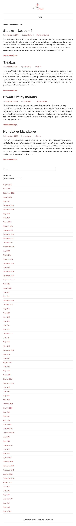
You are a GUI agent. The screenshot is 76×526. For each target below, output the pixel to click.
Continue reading (9, 55)
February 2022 (8, 259)
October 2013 (8, 334)
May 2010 (6, 371)
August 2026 (7, 185)
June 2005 (6, 491)
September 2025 (8, 193)
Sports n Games (41, 101)
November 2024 (8, 209)
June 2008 (6, 412)
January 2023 (8, 230)
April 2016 (6, 317)
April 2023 (6, 218)
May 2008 (6, 416)
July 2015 (6, 321)
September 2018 (8, 280)
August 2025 (7, 197)
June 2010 (6, 367)
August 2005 (7, 482)
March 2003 (7, 511)
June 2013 (6, 338)
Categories (7, 175)
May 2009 (6, 396)
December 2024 (8, 205)
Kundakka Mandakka (19, 132)
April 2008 (6, 420)
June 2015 (6, 325)
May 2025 (6, 201)
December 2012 (8, 350)
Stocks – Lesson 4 (17, 31)
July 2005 (6, 486)
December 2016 (8, 300)
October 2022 (8, 243)
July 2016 (6, 309)
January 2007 (8, 445)
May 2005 (6, 495)
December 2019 (8, 271)
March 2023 (7, 222)
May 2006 (6, 453)
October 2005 (8, 474)
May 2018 (6, 284)
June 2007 (6, 437)
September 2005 (8, 478)
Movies (38, 67)
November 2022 (8, 238)
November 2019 (8, 276)
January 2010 (8, 379)
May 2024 (6, 214)
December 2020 (8, 263)
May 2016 (6, 313)
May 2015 (6, 329)
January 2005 (8, 499)
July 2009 (6, 387)
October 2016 (8, 305)
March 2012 (7, 354)
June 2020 (6, 267)
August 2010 (7, 362)
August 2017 (7, 288)
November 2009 (8, 383)
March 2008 (7, 424)
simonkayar (28, 35)
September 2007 (8, 433)
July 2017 (6, 292)
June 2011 (6, 358)
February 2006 (8, 462)
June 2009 (6, 391)
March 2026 (7, 189)
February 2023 (8, 226)
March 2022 (7, 255)
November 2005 (8, 470)
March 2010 (7, 375)
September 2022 (8, 247)
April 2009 (6, 400)
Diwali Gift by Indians (20, 97)
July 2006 (6, 449)
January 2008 (8, 429)
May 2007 (6, 441)
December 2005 (8, 466)
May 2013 (6, 342)
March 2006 (7, 458)
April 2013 (6, 346)
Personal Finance (43, 35)
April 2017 (6, 296)
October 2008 (8, 408)
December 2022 (8, 234)
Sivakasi (9, 62)
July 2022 (6, 251)
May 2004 (6, 507)
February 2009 (8, 404)
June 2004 (6, 503)
